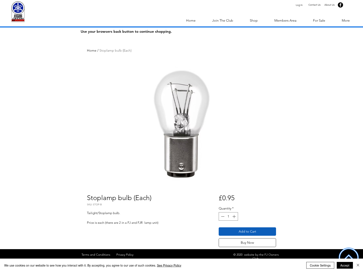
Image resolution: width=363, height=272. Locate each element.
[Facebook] (340, 5)
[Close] (357, 265)
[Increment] (234, 216)
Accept (344, 265)
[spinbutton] (228, 216)
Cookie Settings (320, 265)
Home (91, 50)
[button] (345, 20)
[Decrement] (222, 216)
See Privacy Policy (169, 265)
